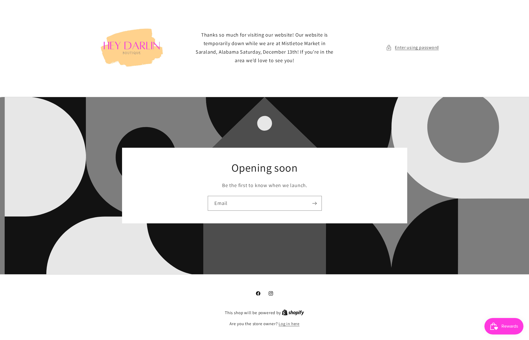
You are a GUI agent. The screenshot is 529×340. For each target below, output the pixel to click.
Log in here (289, 323)
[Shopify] (293, 312)
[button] (412, 47)
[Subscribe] (314, 203)
